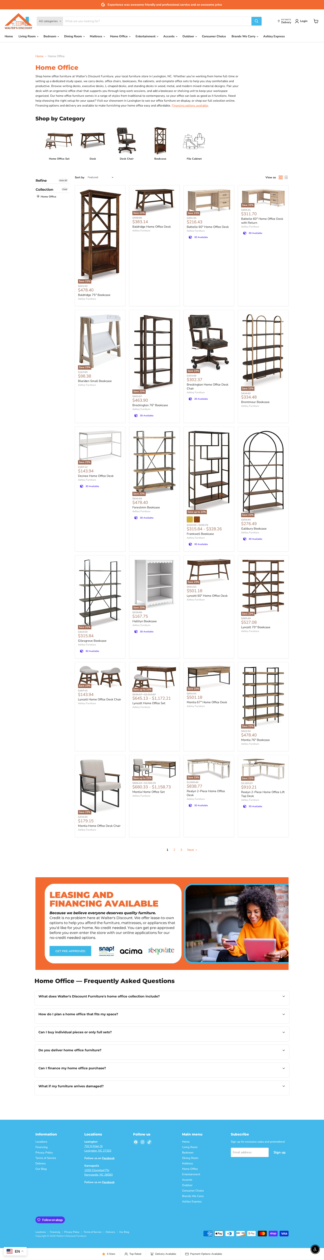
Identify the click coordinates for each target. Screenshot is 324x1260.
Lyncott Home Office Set (148, 703)
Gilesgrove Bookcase (92, 641)
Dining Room (73, 36)
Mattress (96, 36)
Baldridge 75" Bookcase (94, 295)
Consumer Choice (214, 36)
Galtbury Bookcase (254, 529)
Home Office (119, 36)
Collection (44, 190)
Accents (169, 36)
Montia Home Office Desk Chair (99, 826)
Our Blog (41, 1169)
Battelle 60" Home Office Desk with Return (262, 221)
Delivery (40, 1163)
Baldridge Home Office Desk (151, 227)
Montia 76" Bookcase (255, 740)
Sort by (79, 177)
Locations (41, 1142)
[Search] (256, 21)
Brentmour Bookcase (255, 402)
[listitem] (59, 144)
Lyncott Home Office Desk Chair (99, 699)
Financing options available (190, 106)
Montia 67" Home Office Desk (207, 702)
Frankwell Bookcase (200, 534)
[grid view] (280, 177)
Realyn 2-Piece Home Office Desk (206, 793)
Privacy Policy (44, 1152)
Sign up (280, 1152)
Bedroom (50, 36)
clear (64, 189)
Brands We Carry (244, 36)
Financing (41, 1147)
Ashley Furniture (87, 299)
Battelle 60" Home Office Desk (208, 227)
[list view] (286, 177)
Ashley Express (274, 36)
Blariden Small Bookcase (95, 381)
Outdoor (188, 36)
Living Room (27, 36)
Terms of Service (45, 1158)
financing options (79, 1077)
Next (191, 850)
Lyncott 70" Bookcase (255, 627)
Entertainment (146, 36)
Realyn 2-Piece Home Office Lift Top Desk (263, 794)
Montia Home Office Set (148, 792)
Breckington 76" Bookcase (150, 405)
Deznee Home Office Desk (96, 476)
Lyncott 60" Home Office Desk (207, 596)
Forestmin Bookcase (146, 507)
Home (9, 36)
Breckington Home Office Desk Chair (207, 387)
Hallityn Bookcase (144, 621)
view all (63, 180)
